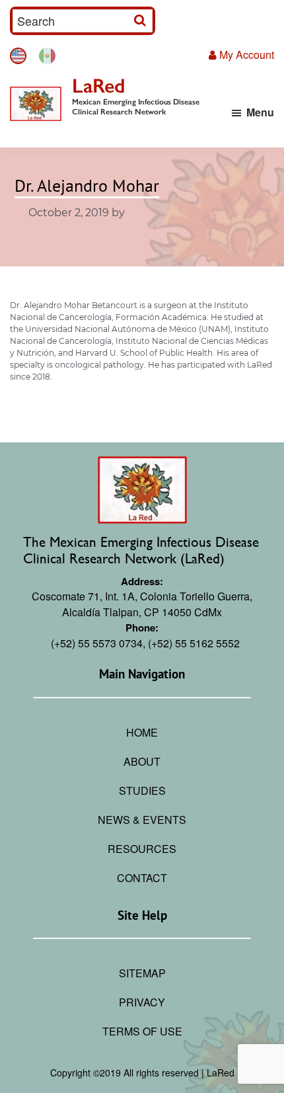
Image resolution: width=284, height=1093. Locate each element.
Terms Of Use (142, 1031)
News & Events (142, 819)
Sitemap (142, 973)
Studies (142, 790)
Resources (142, 848)
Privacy (142, 1002)
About (142, 761)
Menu (260, 112)
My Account (246, 54)
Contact (142, 877)
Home (142, 732)
